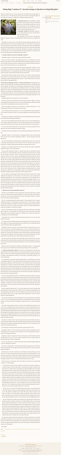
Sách (34, 448)
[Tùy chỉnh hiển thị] (58, 1)
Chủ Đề (31, 448)
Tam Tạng (27, 448)
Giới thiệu (23, 448)
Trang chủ (2, 2)
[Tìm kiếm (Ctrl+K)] (56, 1)
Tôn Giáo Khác (18, 2)
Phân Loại (6, 2)
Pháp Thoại (37, 448)
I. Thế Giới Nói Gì (11, 2)
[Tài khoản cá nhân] (59, 1)
